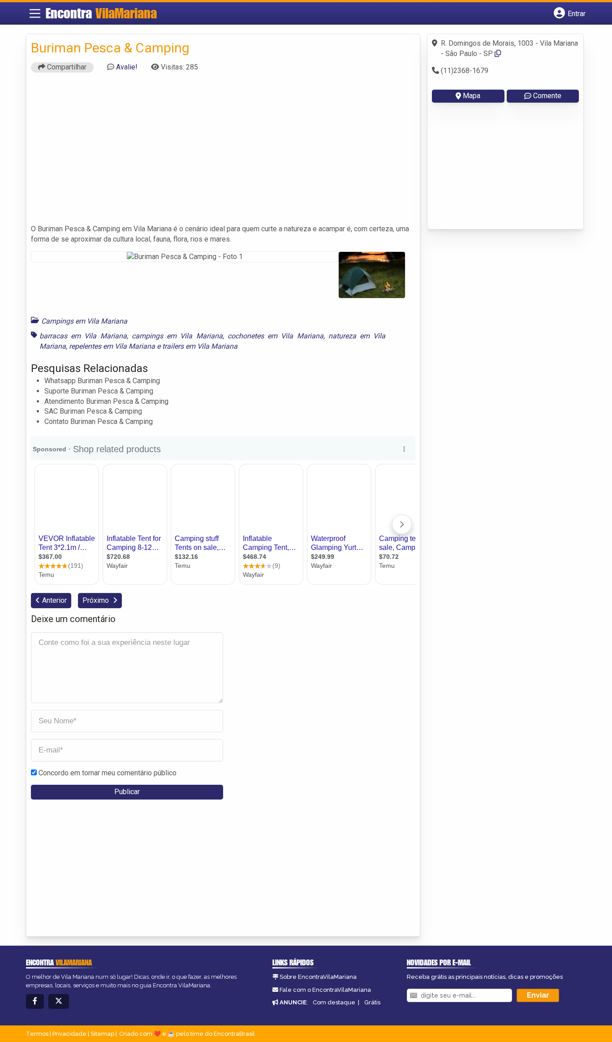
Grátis (372, 1002)
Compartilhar (65, 67)
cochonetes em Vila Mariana (275, 336)
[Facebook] (35, 1001)
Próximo (96, 600)
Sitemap (102, 1033)
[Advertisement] (223, 152)
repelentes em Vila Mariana (112, 346)
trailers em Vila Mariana (199, 346)
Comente (547, 95)
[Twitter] (58, 1001)
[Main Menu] (35, 13)
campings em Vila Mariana (177, 336)
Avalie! (127, 67)
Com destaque (334, 1002)
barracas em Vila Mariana (83, 336)
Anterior (54, 600)
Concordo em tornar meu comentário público (108, 773)
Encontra (101, 13)
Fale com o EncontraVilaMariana (325, 989)
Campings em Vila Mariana (84, 321)
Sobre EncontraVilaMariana (318, 976)
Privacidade (69, 1033)
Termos (37, 1033)
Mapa (471, 95)
